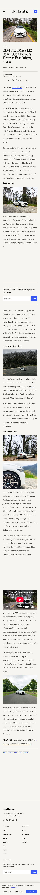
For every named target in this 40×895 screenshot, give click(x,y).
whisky (26, 752)
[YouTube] (13, 820)
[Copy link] (4, 80)
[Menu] (4, 11)
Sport (5, 854)
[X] (10, 820)
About (24, 830)
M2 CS (6, 726)
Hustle (5, 830)
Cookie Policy (14, 887)
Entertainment (8, 834)
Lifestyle (5, 842)
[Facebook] (7, 820)
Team (24, 838)
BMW (4, 752)
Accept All (32, 891)
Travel (5, 838)
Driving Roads (13, 752)
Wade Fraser (9, 75)
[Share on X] (8, 80)
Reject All (19, 891)
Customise (7, 891)
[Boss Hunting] (20, 11)
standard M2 (17, 87)
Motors (5, 46)
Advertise (25, 834)
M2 (21, 752)
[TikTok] (16, 820)
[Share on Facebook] (13, 80)
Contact (25, 842)
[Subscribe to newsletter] (35, 11)
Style (4, 850)
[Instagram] (3, 820)
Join (34, 298)
